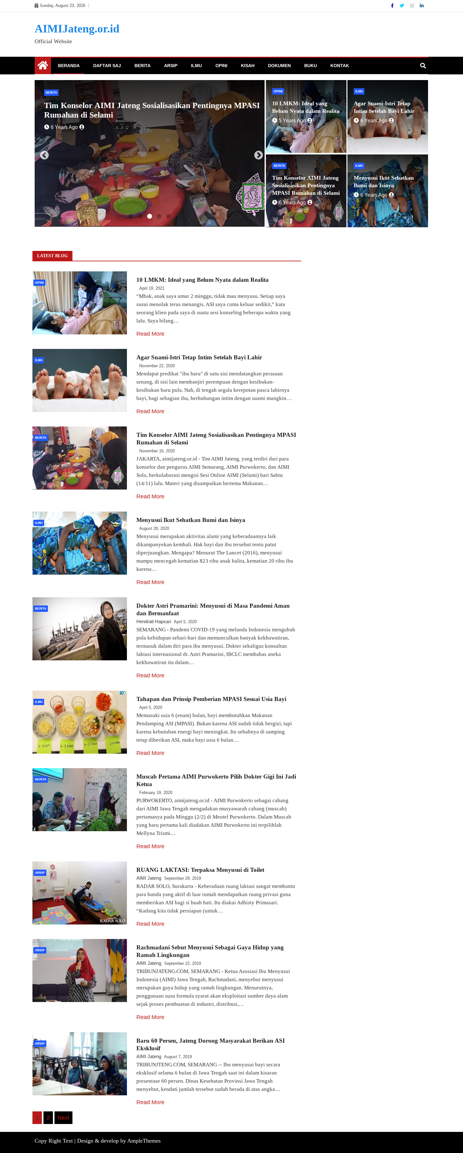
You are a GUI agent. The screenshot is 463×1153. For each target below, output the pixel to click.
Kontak (339, 65)
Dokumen (279, 65)
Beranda (69, 65)
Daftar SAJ (107, 65)
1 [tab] (131, 216)
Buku (310, 65)
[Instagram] (412, 5)
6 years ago (163, 117)
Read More (150, 334)
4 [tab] (159, 216)
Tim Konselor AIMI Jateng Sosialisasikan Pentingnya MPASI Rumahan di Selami (306, 185)
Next (257, 153)
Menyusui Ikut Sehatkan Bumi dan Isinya (216, 105)
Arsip (170, 65)
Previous (42, 153)
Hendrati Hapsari (153, 621)
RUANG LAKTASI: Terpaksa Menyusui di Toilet (200, 869)
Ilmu (196, 65)
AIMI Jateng (148, 878)
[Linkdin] (422, 5)
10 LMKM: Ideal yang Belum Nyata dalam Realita (202, 279)
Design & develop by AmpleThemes (119, 1141)
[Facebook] (393, 5)
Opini (221, 65)
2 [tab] (140, 216)
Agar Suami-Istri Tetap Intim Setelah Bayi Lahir (199, 357)
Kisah (247, 65)
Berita (142, 65)
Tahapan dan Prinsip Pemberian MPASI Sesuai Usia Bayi (211, 699)
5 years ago (292, 120)
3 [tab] (149, 216)
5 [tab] (168, 216)
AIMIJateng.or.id (77, 28)
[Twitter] (402, 5)
